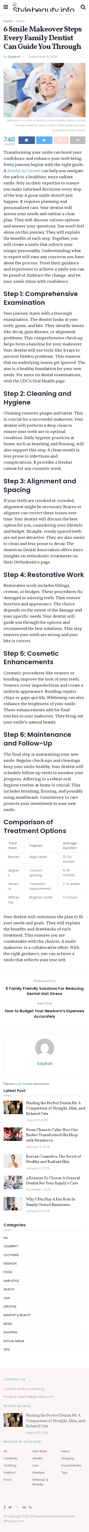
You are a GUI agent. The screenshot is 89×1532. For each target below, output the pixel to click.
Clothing (11, 1255)
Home (8, 21)
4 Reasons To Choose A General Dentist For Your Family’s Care (53, 1181)
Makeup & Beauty (17, 1315)
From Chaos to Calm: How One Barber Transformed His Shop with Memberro (52, 1135)
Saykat (14, 56)
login (19, 1084)
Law (7, 1298)
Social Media (14, 1341)
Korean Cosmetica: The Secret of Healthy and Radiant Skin (53, 1159)
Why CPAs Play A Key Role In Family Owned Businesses (50, 1202)
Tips (7, 1349)
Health (20, 21)
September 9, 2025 (43, 56)
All (6, 1237)
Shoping (10, 1332)
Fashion (10, 1263)
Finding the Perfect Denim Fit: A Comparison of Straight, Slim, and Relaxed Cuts (55, 1109)
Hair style (11, 1281)
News (8, 1324)
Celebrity (11, 1246)
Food (8, 1272)
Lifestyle (10, 1306)
